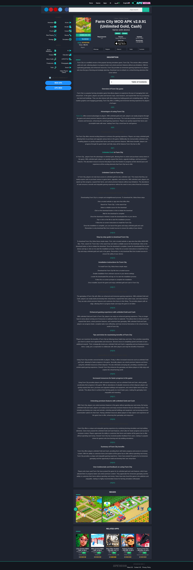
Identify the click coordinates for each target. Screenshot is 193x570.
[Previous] (75, 509)
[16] (111, 258)
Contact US (137, 567)
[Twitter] (60, 10)
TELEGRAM (85, 39)
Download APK (85, 35)
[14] (111, 232)
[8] (112, 148)
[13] (114, 232)
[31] (114, 442)
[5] (113, 127)
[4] (112, 107)
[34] (111, 462)
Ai (110, 3)
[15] (114, 258)
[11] (114, 188)
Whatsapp (95, 49)
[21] (114, 330)
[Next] (149, 509)
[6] (112, 127)
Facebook (141, 49)
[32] (111, 442)
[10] (112, 168)
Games (98, 3)
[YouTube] (56, 10)
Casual (126, 18)
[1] (113, 76)
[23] (114, 350)
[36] (111, 483)
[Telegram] (46, 10)
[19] (114, 308)
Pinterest (119, 49)
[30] (111, 419)
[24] (111, 350)
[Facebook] (67, 10)
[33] (114, 462)
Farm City (79, 116)
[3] (113, 107)
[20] (111, 308)
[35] (114, 483)
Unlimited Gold (107, 152)
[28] (111, 396)
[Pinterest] (51, 10)
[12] (111, 188)
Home (91, 3)
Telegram (107, 49)
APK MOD (58, 88)
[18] (111, 287)
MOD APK (58, 83)
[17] (114, 287)
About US (130, 567)
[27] (114, 396)
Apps (105, 3)
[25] (114, 374)
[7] (113, 148)
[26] (111, 374)
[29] (114, 419)
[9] (114, 168)
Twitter (131, 49)
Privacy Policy (146, 567)
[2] (112, 76)
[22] (111, 330)
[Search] (145, 10)
